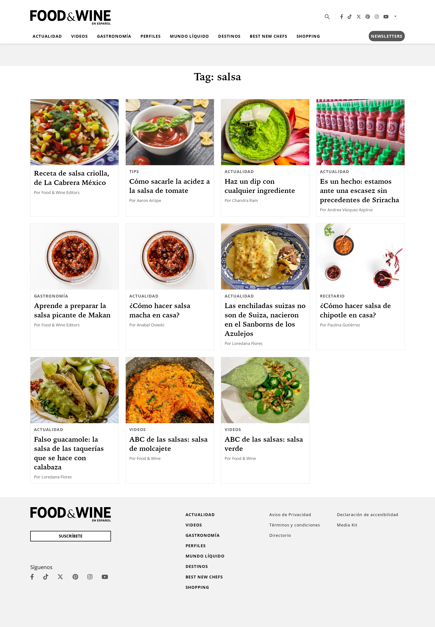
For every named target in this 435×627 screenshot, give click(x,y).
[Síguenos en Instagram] (377, 17)
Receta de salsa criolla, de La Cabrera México (71, 178)
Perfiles (151, 36)
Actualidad (47, 36)
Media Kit (347, 525)
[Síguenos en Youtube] (386, 17)
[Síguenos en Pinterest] (368, 17)
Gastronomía (114, 36)
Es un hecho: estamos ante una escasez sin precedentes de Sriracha (359, 190)
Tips (134, 171)
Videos (79, 36)
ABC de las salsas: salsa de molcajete (168, 444)
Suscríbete (70, 536)
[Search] (327, 16)
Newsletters (386, 36)
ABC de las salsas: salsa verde (264, 444)
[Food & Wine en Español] (70, 16)
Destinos (229, 36)
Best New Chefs (268, 36)
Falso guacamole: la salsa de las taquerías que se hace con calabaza (69, 453)
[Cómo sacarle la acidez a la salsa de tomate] (170, 132)
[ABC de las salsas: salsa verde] (265, 390)
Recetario (332, 296)
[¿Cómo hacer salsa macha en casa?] (170, 257)
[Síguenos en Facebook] (341, 17)
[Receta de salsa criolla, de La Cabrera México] (74, 132)
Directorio (280, 535)
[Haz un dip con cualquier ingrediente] (265, 132)
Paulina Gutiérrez (343, 325)
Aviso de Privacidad (290, 514)
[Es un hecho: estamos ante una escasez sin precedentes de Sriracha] (360, 132)
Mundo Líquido (189, 36)
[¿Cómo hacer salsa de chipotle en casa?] (360, 257)
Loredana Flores (247, 343)
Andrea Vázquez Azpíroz (350, 209)
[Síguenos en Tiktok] (350, 17)
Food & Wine (149, 458)
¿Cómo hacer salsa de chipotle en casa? (355, 310)
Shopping (308, 36)
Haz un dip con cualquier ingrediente (260, 186)
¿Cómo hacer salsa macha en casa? (159, 310)
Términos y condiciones (294, 525)
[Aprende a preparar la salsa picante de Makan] (74, 257)
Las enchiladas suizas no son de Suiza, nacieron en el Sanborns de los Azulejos (265, 319)
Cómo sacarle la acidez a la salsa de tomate (169, 186)
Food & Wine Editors (60, 192)
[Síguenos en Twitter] (358, 17)
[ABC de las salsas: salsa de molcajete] (170, 390)
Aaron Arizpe (149, 200)
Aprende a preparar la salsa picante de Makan (72, 310)
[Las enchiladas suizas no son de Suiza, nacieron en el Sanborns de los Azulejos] (265, 257)
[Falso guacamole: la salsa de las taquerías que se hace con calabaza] (74, 390)
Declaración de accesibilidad (367, 514)
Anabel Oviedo (150, 325)
